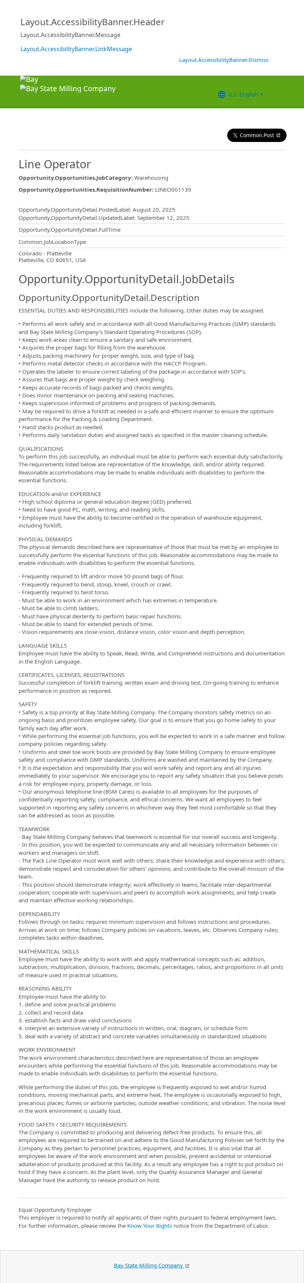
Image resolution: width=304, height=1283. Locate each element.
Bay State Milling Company (149, 1265)
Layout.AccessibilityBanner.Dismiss (223, 59)
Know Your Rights (149, 1225)
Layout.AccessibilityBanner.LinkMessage (76, 49)
